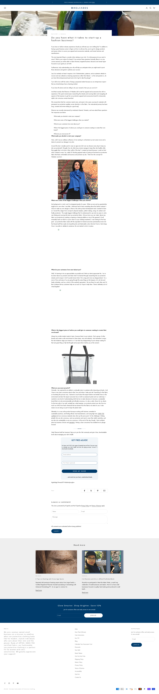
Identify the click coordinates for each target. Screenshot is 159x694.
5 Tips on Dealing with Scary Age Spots (50, 579)
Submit (57, 531)
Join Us (93, 615)
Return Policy (78, 662)
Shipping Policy (79, 659)
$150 (93, 2)
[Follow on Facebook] (5, 683)
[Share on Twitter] (91, 490)
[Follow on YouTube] (18, 683)
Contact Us (78, 677)
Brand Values (78, 653)
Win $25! (77, 650)
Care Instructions (79, 635)
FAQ (76, 629)
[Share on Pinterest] (97, 490)
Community (84, 575)
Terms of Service (96, 506)
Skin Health (38, 575)
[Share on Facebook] (84, 490)
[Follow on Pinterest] (13, 683)
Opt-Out (77, 674)
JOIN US (136, 644)
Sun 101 (77, 638)
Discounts (77, 647)
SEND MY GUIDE (79, 471)
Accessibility (78, 671)
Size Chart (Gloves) (80, 632)
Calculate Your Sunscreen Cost (83, 644)
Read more (39, 590)
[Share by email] (104, 490)
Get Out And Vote (80, 656)
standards (72, 422)
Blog (76, 641)
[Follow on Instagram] (9, 683)
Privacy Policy (85, 506)
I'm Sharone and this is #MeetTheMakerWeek (98, 579)
